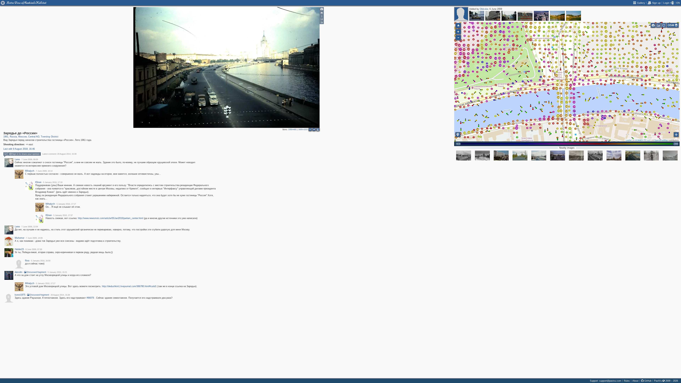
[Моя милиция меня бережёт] (476, 16)
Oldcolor (484, 9)
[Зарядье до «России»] (567, 82)
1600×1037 (303, 129)
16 (571, 85)
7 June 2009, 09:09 (29, 159)
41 (584, 120)
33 (566, 80)
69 (556, 88)
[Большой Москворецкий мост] (520, 155)
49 (464, 50)
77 (460, 49)
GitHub (647, 380)
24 (570, 115)
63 (465, 57)
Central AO (33, 136)
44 (482, 45)
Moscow (22, 136)
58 (558, 116)
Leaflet (629, 140)
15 (611, 45)
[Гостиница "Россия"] (501, 155)
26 (603, 116)
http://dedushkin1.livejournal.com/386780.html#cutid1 (129, 286)
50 (567, 88)
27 (574, 111)
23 (567, 85)
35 (468, 54)
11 (663, 66)
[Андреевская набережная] (557, 16)
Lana (17, 159)
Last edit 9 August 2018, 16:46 (19, 149)
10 (570, 124)
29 (495, 63)
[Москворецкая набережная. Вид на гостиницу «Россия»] (463, 155)
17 (487, 32)
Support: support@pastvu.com (605, 380)
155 (464, 54)
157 (460, 53)
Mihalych (29, 171)
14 (508, 40)
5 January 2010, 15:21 (57, 272)
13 (633, 62)
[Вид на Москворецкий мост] (509, 16)
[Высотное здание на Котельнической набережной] (614, 155)
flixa (27, 260)
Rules (627, 380)
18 (557, 85)
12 (570, 128)
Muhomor (19, 238)
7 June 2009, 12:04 (29, 227)
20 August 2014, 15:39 (60, 295)
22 (633, 37)
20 (558, 119)
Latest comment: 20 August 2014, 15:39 (59, 154)
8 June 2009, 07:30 (34, 249)
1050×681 (292, 129)
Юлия (38, 182)
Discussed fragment (36, 272)
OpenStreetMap (661, 140)
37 (588, 124)
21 (558, 93)
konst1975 (20, 295)
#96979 (90, 297)
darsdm (18, 272)
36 (602, 119)
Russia (13, 136)
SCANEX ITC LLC (643, 140)
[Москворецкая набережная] (482, 155)
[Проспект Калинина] (492, 16)
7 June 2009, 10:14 (44, 171)
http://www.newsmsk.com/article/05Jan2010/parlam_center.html (110, 218)
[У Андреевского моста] (573, 16)
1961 (5, 136)
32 (585, 124)
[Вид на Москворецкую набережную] (670, 155)
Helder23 (19, 249)
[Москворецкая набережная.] (595, 155)
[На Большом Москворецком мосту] (651, 155)
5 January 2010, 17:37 (63, 215)
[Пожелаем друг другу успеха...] (525, 16)
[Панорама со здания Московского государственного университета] (541, 16)
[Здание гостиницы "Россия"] (576, 155)
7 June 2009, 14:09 (34, 238)
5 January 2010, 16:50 (40, 261)
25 (605, 116)
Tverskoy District (49, 136)
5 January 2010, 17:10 (52, 182)
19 (468, 58)
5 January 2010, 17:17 (66, 204)
